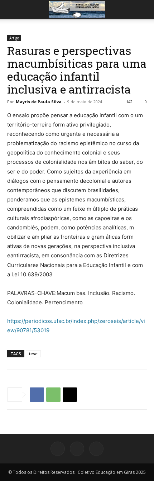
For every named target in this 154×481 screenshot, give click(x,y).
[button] (12, 9)
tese (33, 353)
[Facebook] (37, 394)
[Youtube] (96, 449)
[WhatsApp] (53, 394)
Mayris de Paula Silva (39, 101)
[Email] (70, 394)
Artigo (14, 38)
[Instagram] (77, 449)
